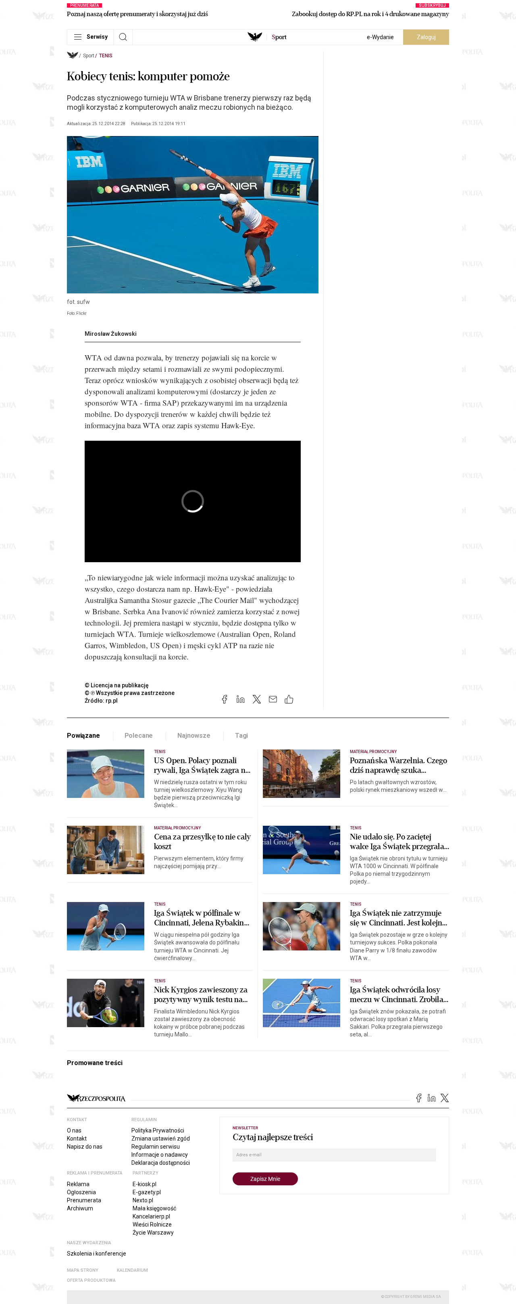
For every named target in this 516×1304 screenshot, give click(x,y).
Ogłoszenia (81, 1192)
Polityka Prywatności (157, 1130)
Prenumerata (84, 1200)
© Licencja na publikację (117, 685)
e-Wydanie (380, 37)
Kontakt (77, 1138)
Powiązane (83, 735)
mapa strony (82, 1270)
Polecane (139, 735)
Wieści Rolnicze (152, 1224)
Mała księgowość (154, 1208)
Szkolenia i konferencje (96, 1253)
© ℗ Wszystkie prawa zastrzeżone (130, 693)
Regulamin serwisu (155, 1146)
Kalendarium (132, 1270)
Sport (88, 56)
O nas (74, 1130)
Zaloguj (426, 37)
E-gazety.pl (147, 1192)
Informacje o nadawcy (159, 1154)
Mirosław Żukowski (111, 334)
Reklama (78, 1184)
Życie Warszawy (153, 1232)
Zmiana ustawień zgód (160, 1138)
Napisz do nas (84, 1146)
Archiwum (80, 1208)
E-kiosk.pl (144, 1184)
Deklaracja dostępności (160, 1163)
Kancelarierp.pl (151, 1216)
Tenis (105, 56)
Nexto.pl (143, 1200)
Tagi (241, 735)
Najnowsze (193, 735)
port (279, 37)
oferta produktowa (91, 1280)
